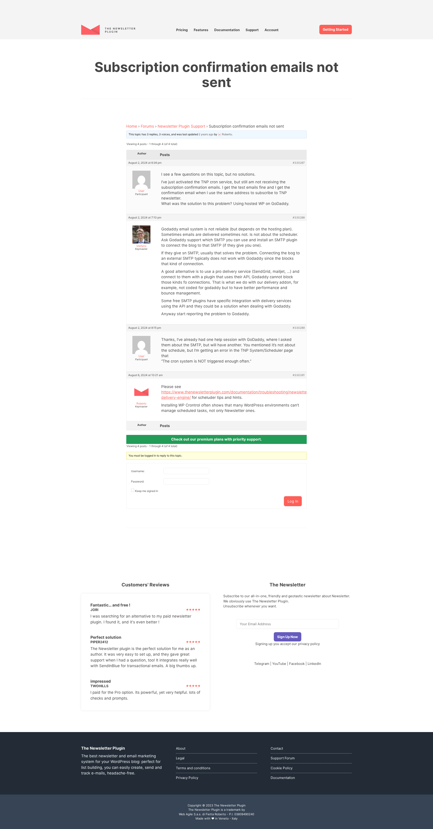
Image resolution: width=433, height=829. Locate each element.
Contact (277, 748)
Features (201, 30)
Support (252, 30)
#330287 (299, 162)
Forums (147, 126)
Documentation (227, 30)
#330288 (299, 217)
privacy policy (309, 644)
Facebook (297, 663)
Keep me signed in (146, 491)
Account (272, 30)
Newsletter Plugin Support (181, 126)
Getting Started (335, 29)
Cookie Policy (282, 768)
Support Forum (283, 758)
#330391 (299, 375)
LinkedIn (314, 663)
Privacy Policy (187, 778)
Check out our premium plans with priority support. (216, 439)
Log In (293, 501)
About (180, 748)
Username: (138, 471)
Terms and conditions (193, 768)
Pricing (182, 30)
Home (131, 126)
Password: (137, 481)
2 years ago (206, 134)
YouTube (279, 663)
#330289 (299, 327)
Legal (180, 758)
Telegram (261, 663)
